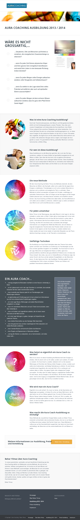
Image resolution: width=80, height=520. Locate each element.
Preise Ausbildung (35, 504)
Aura (56, 498)
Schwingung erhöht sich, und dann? (13, 499)
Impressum (33, 507)
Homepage (33, 495)
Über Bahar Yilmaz (35, 498)
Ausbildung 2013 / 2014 (37, 501)
